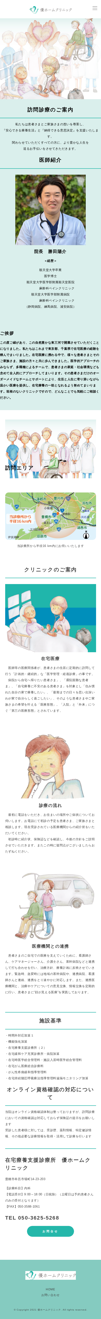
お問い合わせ (50, 1295)
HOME (50, 1289)
